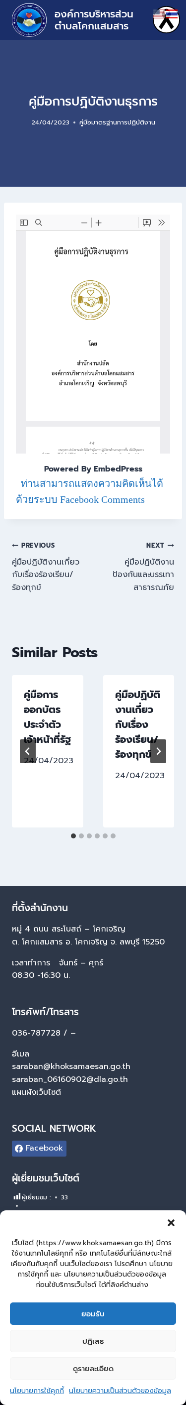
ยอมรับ (93, 1313)
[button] (171, 1223)
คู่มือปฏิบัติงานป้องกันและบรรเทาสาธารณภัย (143, 567)
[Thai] (172, 13)
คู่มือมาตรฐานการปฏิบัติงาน (117, 122)
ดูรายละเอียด (93, 1368)
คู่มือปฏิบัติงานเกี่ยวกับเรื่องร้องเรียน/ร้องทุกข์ (45, 567)
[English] (159, 13)
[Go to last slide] (28, 751)
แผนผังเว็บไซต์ (38, 1092)
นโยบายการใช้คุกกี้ (37, 1391)
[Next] (158, 751)
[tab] (73, 835)
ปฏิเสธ (93, 1341)
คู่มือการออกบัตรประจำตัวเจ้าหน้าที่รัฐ (47, 717)
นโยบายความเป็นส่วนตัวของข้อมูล (120, 1391)
